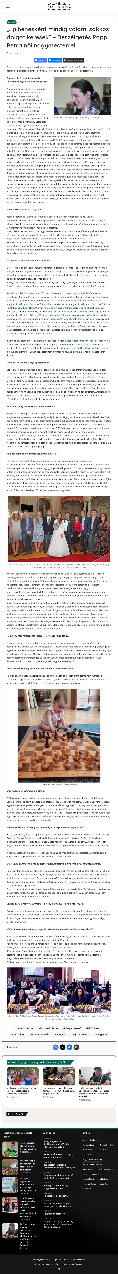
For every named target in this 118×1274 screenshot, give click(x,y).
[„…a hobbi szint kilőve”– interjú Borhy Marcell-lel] (10, 1149)
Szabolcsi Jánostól (87, 311)
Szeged (61, 1034)
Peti (43, 584)
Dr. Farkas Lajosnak (42, 333)
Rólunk (58, 1264)
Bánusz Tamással (25, 838)
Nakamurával (47, 947)
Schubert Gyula (96, 936)
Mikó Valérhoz (27, 216)
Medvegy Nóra (26, 308)
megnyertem (68, 486)
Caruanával (63, 947)
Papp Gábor (18, 1034)
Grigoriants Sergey (28, 461)
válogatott (101, 1034)
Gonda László (88, 1150)
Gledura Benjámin (107, 1145)
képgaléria (86, 1155)
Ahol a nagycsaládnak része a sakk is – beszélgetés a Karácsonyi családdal (21, 1091)
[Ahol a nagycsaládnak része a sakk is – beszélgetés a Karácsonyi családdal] (23, 1076)
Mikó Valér (94, 1028)
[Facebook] (56, 1047)
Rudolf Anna (48, 304)
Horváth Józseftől (54, 315)
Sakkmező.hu (79, 1260)
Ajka (84, 1140)
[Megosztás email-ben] (76, 1047)
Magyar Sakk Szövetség (92, 1159)
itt (49, 158)
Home (37, 1264)
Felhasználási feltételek (73, 1264)
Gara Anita (59, 300)
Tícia (70, 300)
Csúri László (26, 1028)
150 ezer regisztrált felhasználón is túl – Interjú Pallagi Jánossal (28, 1184)
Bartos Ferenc (79, 326)
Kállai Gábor (102, 1150)
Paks (84, 1174)
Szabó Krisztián (40, 1034)
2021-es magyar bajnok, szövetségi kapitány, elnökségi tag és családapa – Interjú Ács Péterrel (94, 1092)
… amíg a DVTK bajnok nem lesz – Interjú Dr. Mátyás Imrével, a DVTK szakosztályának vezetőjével (28, 1207)
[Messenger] (69, 1047)
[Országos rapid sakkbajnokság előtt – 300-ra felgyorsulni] (10, 1167)
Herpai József (73, 1028)
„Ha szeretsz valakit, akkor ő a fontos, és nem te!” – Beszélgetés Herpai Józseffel (59, 1091)
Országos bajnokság (105, 1169)
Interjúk (11, 22)
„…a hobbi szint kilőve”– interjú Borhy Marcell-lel (28, 1146)
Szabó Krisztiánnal (74, 340)
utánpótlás (104, 1184)
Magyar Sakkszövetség (92, 1164)
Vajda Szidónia (81, 300)
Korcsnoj (38, 599)
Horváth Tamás (76, 319)
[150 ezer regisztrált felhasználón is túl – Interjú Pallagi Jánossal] (10, 1185)
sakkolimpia (104, 1179)
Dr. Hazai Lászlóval (86, 348)
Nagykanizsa (87, 1169)
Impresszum (47, 1264)
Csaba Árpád (95, 1140)
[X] (62, 1047)
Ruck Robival (90, 838)
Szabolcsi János (89, 1184)
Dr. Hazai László (49, 1028)
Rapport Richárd (88, 1179)
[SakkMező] (59, 7)
